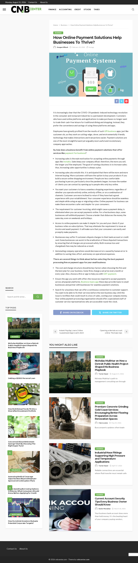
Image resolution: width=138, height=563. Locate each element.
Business (58, 33)
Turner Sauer (103, 374)
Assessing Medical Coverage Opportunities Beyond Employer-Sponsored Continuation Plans (22, 479)
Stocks (87, 9)
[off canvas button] (4, 9)
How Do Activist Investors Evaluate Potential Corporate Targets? (23, 522)
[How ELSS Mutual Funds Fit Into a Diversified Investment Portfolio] (24, 394)
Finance (52, 9)
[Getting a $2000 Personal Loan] (24, 363)
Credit (77, 9)
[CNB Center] (27, 9)
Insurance (16, 470)
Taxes (97, 9)
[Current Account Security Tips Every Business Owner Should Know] (70, 510)
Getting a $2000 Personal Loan (21, 378)
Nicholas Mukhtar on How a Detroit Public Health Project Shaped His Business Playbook (111, 365)
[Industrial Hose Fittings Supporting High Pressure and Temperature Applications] (70, 464)
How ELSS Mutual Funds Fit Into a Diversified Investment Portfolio (22, 410)
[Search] (133, 10)
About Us (44, 2)
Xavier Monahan (105, 509)
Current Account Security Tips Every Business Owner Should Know (111, 501)
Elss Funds (16, 402)
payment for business (75, 153)
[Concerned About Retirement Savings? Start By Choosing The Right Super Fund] (24, 427)
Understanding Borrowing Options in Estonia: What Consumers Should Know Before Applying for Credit (23, 491)
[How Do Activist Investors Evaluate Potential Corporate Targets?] (24, 507)
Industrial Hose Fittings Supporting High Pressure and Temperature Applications (110, 457)
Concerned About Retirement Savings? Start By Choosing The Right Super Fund (21, 444)
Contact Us (32, 2)
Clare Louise (103, 423)
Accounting (65, 9)
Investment (16, 514)
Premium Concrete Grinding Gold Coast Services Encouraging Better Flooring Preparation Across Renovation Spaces (111, 412)
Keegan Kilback (62, 47)
